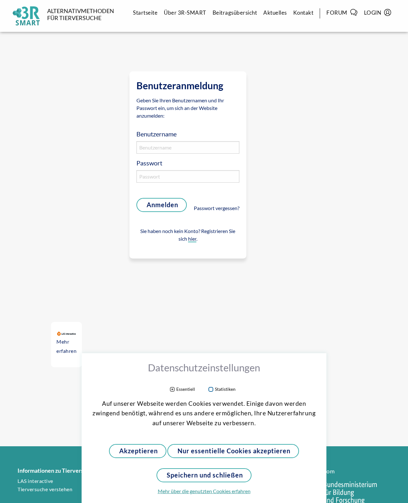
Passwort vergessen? (216, 208)
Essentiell (185, 389)
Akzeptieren (138, 451)
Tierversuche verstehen (45, 489)
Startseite (145, 13)
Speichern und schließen (205, 475)
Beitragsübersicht (235, 13)
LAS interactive (35, 481)
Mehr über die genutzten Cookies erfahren (204, 491)
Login (373, 13)
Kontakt (303, 13)
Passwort (149, 163)
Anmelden (162, 204)
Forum (336, 13)
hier (192, 239)
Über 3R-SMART (185, 13)
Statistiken (225, 389)
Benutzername (156, 134)
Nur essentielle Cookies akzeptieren (234, 451)
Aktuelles (275, 13)
